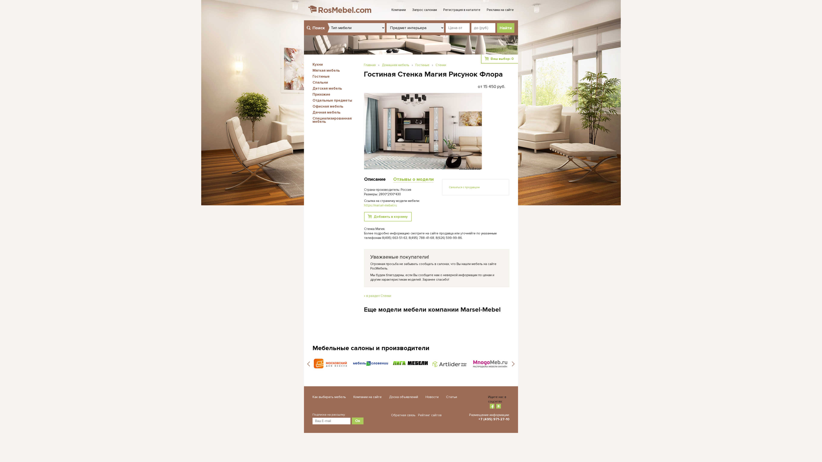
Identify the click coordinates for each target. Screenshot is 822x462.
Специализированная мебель (332, 120)
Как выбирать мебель (329, 397)
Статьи (451, 397)
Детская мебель (327, 88)
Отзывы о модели (413, 179)
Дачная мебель (327, 112)
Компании (399, 10)
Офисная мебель (328, 106)
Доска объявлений (403, 397)
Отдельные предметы (332, 100)
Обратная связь (403, 415)
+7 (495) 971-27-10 (493, 419)
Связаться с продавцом (464, 187)
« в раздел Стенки (377, 296)
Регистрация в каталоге (461, 10)
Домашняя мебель (395, 65)
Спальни (320, 82)
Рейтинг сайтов (430, 415)
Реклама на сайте (500, 10)
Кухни (318, 64)
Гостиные (321, 76)
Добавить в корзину (391, 217)
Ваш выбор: (502, 59)
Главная (370, 65)
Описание (375, 179)
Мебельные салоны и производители (371, 348)
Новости (432, 397)
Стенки (441, 65)
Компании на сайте (367, 397)
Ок (357, 420)
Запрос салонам (424, 10)
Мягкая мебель (326, 70)
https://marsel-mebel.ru (380, 205)
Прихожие (321, 94)
